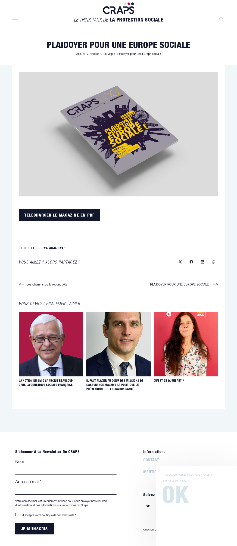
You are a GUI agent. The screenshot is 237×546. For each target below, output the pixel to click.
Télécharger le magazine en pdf (59, 216)
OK (175, 497)
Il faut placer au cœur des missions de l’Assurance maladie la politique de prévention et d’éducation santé (114, 385)
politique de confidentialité (58, 515)
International (53, 248)
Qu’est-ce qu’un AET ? (169, 381)
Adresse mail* (28, 482)
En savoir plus (174, 482)
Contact (151, 460)
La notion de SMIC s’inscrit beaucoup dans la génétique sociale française (46, 383)
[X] (148, 507)
